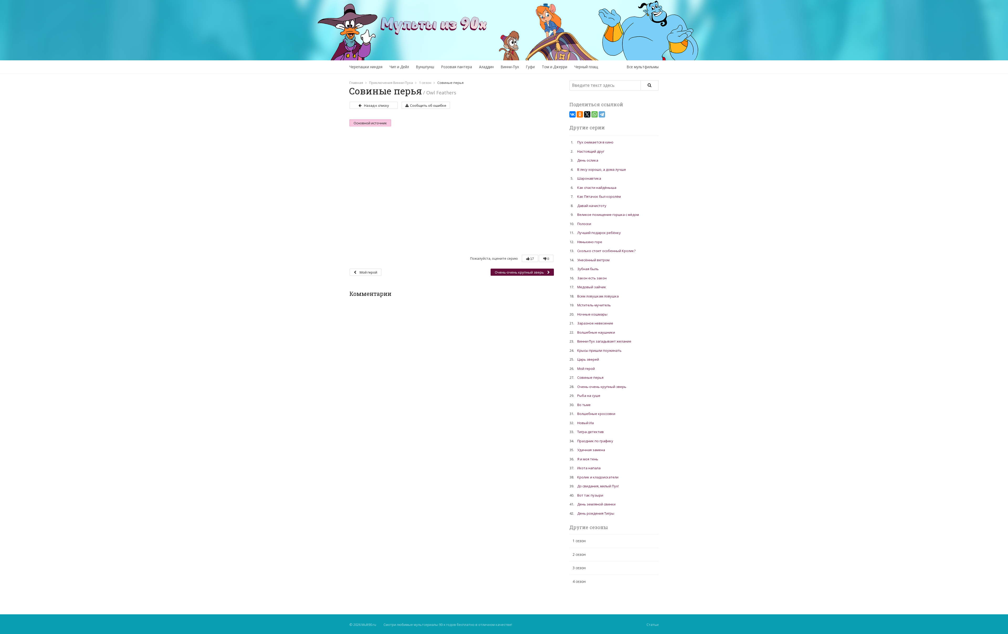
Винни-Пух (510, 66)
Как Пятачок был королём (599, 196)
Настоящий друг (590, 151)
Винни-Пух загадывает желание (604, 341)
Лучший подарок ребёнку (599, 232)
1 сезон (425, 82)
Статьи (653, 624)
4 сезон (579, 581)
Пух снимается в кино (595, 142)
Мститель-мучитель (594, 305)
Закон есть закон (592, 278)
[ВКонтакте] (572, 114)
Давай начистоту (591, 205)
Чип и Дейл (399, 66)
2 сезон (579, 554)
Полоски (584, 223)
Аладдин (486, 66)
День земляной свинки (596, 504)
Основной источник (370, 123)
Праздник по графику (595, 441)
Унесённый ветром (593, 260)
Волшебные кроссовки (596, 413)
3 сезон (579, 567)
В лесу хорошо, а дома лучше (601, 169)
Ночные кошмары (592, 314)
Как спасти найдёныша (596, 187)
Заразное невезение (595, 323)
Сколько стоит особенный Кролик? (606, 250)
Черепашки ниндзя (365, 66)
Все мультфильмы (643, 66)
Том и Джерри (554, 66)
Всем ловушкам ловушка (598, 296)
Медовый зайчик (591, 287)
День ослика (587, 160)
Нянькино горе (589, 241)
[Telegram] (602, 114)
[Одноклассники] (580, 114)
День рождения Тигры (595, 513)
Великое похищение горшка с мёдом (608, 214)
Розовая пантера (456, 66)
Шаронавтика (589, 178)
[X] (587, 114)
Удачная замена (591, 449)
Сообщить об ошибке (428, 105)
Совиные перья (590, 377)
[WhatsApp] (594, 114)
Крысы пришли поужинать (599, 350)
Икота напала (589, 468)
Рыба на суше (588, 395)
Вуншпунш (425, 66)
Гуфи (530, 66)
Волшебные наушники (596, 332)
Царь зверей (588, 359)
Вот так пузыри (590, 495)
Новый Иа (585, 422)
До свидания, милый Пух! (598, 486)
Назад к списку (376, 105)
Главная (356, 82)
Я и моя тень (587, 459)
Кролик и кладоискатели (597, 477)
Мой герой (368, 272)
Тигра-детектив (590, 431)
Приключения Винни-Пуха (391, 82)
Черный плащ (586, 66)
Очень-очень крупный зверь (520, 272)
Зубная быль (588, 269)
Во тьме (584, 404)
